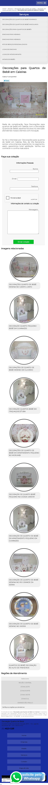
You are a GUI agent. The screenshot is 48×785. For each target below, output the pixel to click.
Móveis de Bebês (8, 59)
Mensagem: (34, 210)
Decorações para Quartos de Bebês (16, 29)
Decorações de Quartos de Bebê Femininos (19, 19)
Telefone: (35, 186)
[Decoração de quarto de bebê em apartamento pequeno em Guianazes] (24, 518)
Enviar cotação (23, 242)
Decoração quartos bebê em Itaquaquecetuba (23, 410)
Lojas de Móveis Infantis (11, 54)
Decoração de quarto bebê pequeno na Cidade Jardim (22, 495)
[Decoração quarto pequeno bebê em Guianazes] (24, 308)
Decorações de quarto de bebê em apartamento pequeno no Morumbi (24, 452)
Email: (15, 179)
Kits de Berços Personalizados (14, 44)
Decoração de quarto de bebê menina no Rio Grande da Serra (23, 582)
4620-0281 (9, 728)
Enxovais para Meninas (11, 34)
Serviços (24, 14)
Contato (24, 761)
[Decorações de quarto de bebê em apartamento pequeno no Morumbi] (24, 432)
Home (24, 735)
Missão (24, 748)
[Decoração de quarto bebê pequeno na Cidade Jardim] (24, 476)
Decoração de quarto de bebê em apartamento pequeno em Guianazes (23, 538)
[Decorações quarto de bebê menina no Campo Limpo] (24, 266)
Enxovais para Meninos (11, 39)
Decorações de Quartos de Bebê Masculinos (20, 24)
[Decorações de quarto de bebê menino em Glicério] (24, 349)
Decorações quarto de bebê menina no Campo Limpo (22, 285)
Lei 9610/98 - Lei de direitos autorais (23, 716)
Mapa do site (24, 768)
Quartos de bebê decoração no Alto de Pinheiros (22, 666)
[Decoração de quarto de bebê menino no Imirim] (24, 606)
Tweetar (6, 80)
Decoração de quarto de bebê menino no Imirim (23, 625)
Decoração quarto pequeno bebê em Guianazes (23, 327)
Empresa (24, 742)
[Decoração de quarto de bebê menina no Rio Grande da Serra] (24, 562)
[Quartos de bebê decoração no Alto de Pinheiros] (24, 647)
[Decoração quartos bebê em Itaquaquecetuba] (24, 391)
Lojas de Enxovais (9, 49)
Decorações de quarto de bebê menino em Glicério (21, 369)
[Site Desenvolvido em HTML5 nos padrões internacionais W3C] (7, 781)
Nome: (36, 169)
